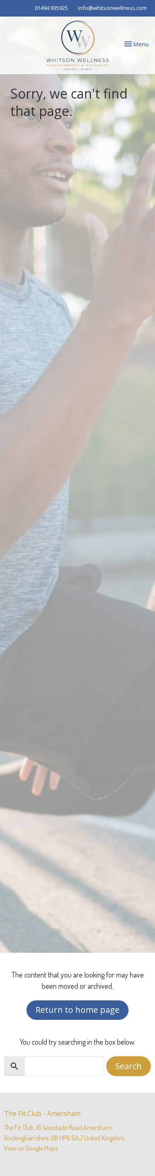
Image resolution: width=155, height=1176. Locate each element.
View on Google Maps (30, 1148)
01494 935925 (51, 8)
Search (128, 1066)
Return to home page (77, 1009)
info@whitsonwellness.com (112, 8)
